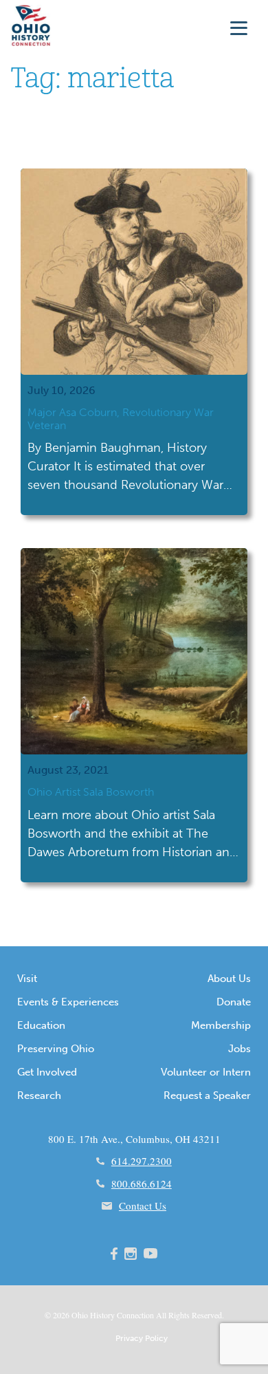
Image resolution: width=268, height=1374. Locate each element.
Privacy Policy (141, 1338)
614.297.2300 (141, 1161)
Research (39, 1095)
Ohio (79, 1314)
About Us (229, 978)
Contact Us (142, 1205)
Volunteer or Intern (206, 1072)
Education (41, 1025)
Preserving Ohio (55, 1049)
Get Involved (47, 1072)
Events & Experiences (68, 1002)
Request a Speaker (207, 1095)
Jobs (239, 1049)
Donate (233, 1002)
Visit (27, 978)
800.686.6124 (141, 1183)
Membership (221, 1025)
